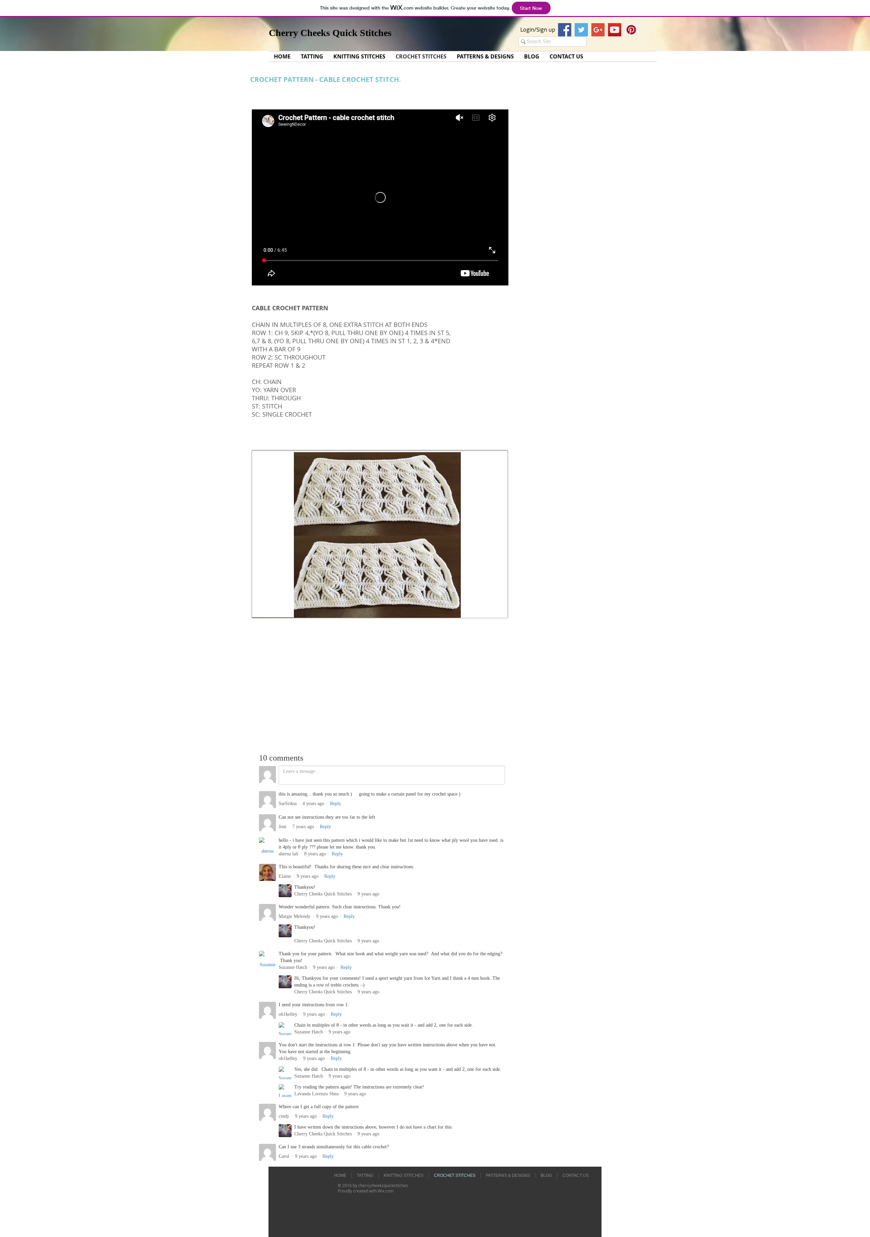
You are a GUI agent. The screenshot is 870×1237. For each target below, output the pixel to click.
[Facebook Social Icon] (564, 29)
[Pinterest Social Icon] (631, 29)
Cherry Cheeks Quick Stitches (330, 33)
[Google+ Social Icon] (598, 29)
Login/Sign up (537, 29)
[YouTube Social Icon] (614, 29)
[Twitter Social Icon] (581, 29)
